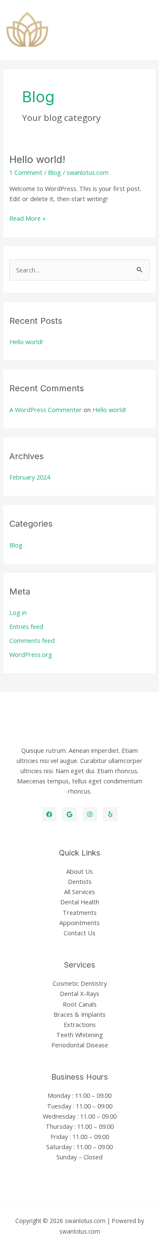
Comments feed (32, 640)
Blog (54, 172)
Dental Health (79, 902)
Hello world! (37, 159)
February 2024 (29, 477)
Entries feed (26, 626)
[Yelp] (110, 814)
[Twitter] (69, 814)
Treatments (80, 912)
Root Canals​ (80, 1004)
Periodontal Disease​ (79, 1045)
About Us (79, 871)
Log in (18, 612)
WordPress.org (30, 654)
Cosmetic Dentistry (80, 983)
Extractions (80, 1024)
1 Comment (25, 172)
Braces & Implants (79, 1014)
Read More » (27, 218)
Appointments (79, 922)
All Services (79, 891)
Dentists (80, 881)
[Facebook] (49, 814)
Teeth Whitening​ (79, 1034)
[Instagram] (90, 814)
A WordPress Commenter (45, 409)
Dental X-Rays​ (79, 993)
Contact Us (79, 933)
